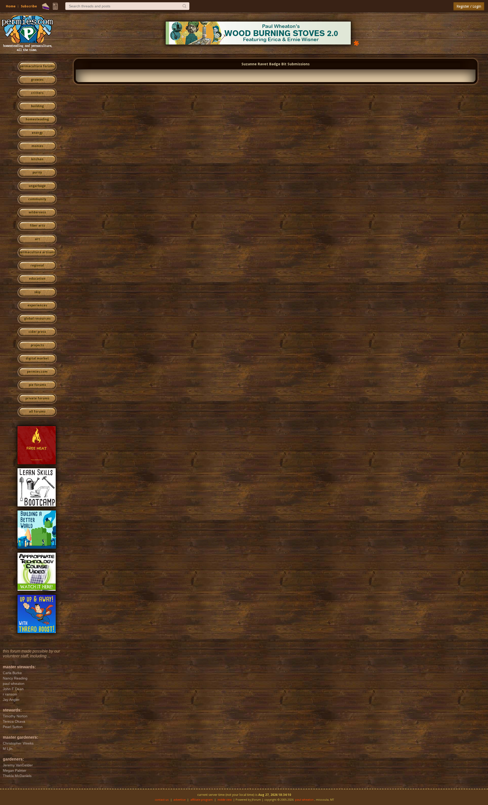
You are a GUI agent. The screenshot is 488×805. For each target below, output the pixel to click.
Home (11, 6)
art (37, 239)
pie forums (37, 385)
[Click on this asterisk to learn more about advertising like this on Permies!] (356, 42)
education (37, 279)
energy (37, 133)
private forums (37, 398)
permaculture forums (37, 66)
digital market (37, 358)
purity (37, 172)
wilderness (37, 212)
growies (37, 80)
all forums (37, 411)
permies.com (37, 372)
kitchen (37, 159)
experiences (37, 305)
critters (37, 93)
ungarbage (37, 186)
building (37, 106)
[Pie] (46, 6)
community (37, 199)
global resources (37, 318)
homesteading (37, 119)
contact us (162, 799)
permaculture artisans (37, 252)
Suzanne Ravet (254, 64)
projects (37, 345)
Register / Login (468, 6)
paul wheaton (304, 799)
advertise (179, 799)
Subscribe (29, 6)
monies (37, 146)
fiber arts (37, 225)
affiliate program (201, 799)
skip (37, 292)
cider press (37, 332)
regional (37, 265)
